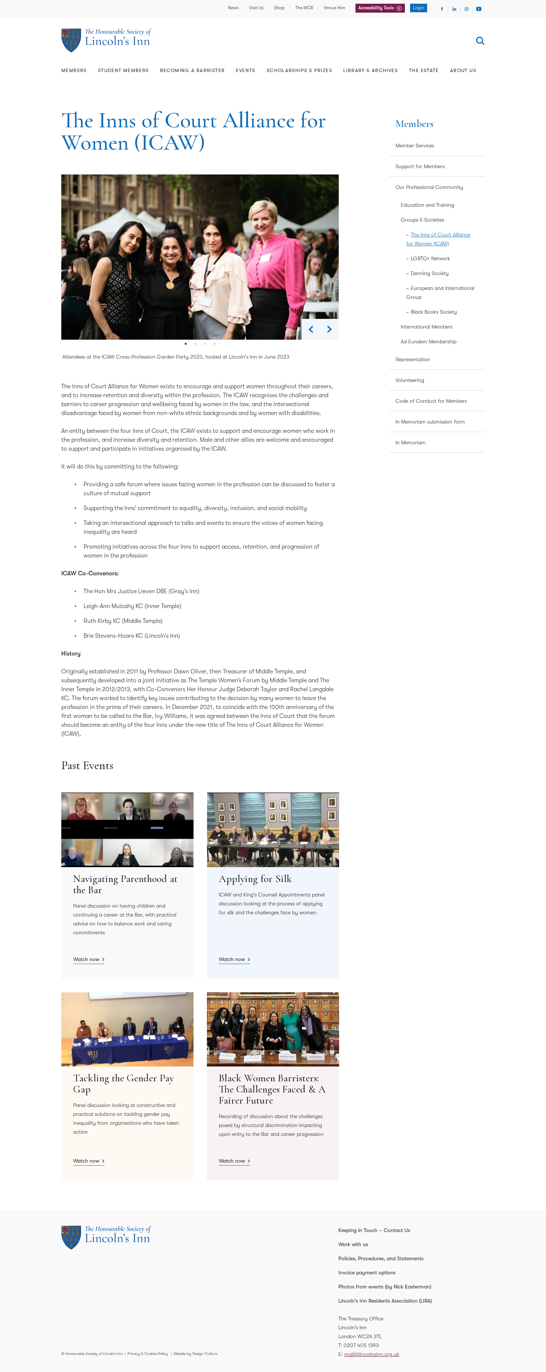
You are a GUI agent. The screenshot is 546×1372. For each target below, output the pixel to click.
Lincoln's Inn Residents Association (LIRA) (385, 1301)
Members (74, 70)
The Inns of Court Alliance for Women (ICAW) (438, 239)
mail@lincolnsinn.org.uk (371, 1354)
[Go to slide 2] (195, 347)
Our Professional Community (429, 187)
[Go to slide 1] (186, 347)
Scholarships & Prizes (299, 70)
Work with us (353, 1244)
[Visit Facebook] (442, 9)
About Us (463, 70)
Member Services (415, 145)
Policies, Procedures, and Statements (380, 1258)
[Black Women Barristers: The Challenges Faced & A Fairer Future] (273, 1086)
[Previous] (311, 329)
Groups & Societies (422, 220)
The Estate (424, 70)
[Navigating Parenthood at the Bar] (127, 886)
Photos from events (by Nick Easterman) (384, 1287)
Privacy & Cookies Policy (147, 1354)
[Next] (329, 329)
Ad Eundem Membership (428, 341)
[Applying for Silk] (273, 886)
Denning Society (430, 273)
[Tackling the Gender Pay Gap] (127, 1086)
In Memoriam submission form (430, 422)
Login (418, 7)
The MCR (304, 7)
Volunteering (410, 380)
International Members (426, 327)
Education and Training (427, 205)
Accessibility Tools (376, 7)
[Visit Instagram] (466, 9)
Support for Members (420, 166)
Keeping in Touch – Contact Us (374, 1230)
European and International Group (440, 292)
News (233, 7)
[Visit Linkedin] (454, 9)
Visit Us (256, 7)
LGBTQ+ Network (430, 258)
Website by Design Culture (195, 1354)
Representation (413, 359)
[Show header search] (480, 41)
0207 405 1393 (361, 1345)
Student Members (123, 70)
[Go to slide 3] (205, 347)
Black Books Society (434, 312)
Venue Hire (334, 7)
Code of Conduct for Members (431, 401)
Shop (279, 7)
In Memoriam (411, 442)
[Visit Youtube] (479, 9)
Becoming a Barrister (192, 70)
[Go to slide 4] (215, 347)
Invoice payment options (367, 1272)
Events (245, 70)
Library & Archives (370, 70)
